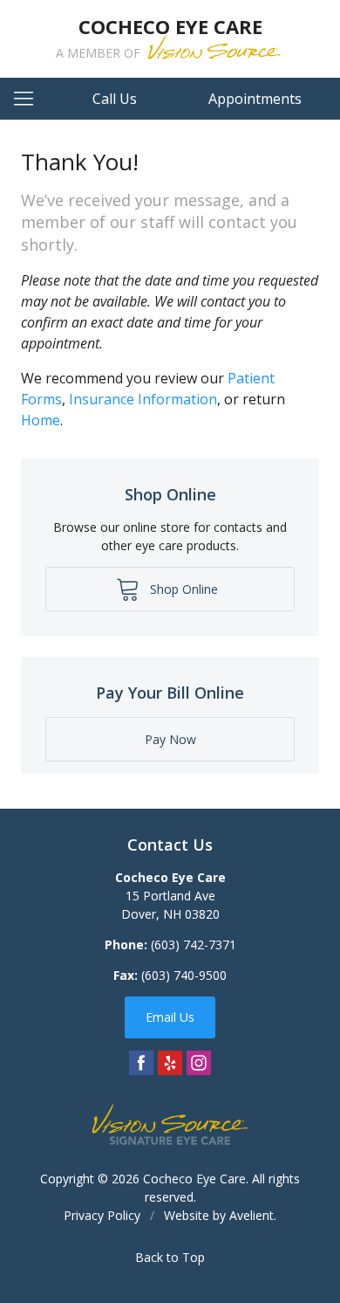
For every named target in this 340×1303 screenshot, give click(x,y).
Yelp (170, 1063)
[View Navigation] (29, 98)
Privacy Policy (102, 1215)
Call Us (114, 98)
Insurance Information (143, 399)
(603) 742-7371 (193, 944)
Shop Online (182, 589)
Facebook (141, 1063)
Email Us (170, 1017)
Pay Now (170, 739)
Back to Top (170, 1257)
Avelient (251, 1215)
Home (40, 420)
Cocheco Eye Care (194, 1178)
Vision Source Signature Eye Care (170, 1124)
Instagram (199, 1063)
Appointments (255, 98)
